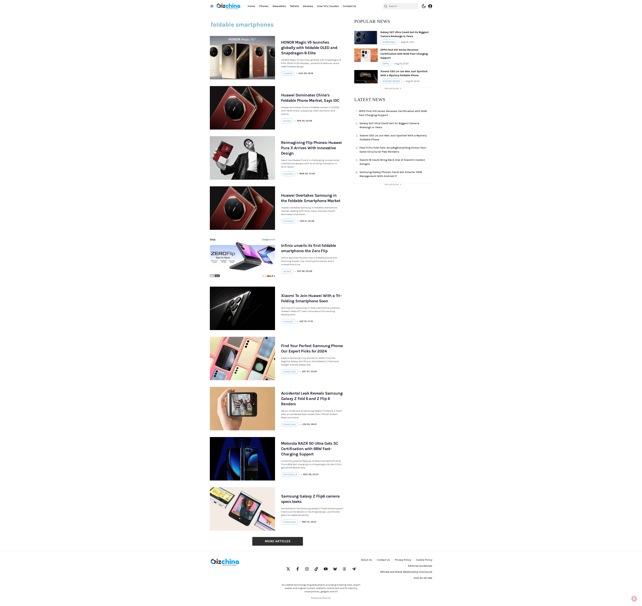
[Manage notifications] (634, 598)
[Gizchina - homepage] (228, 6)
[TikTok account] (316, 569)
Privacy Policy (403, 559)
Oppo (386, 63)
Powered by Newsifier (321, 598)
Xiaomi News (391, 81)
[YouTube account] (326, 569)
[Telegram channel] (354, 569)
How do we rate (423, 577)
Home (251, 6)
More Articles (277, 541)
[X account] (288, 569)
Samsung (289, 371)
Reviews (308, 6)
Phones (264, 6)
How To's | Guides (328, 6)
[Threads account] (344, 569)
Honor (288, 73)
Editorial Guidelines (420, 565)
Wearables (279, 6)
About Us (366, 559)
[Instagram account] (307, 569)
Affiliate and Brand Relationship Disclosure (406, 571)
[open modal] (430, 6)
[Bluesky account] (335, 569)
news (287, 121)
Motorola (290, 474)
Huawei (288, 173)
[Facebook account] (298, 569)
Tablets (294, 6)
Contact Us (349, 6)
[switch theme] (423, 6)
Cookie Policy (424, 559)
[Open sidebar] (212, 6)
